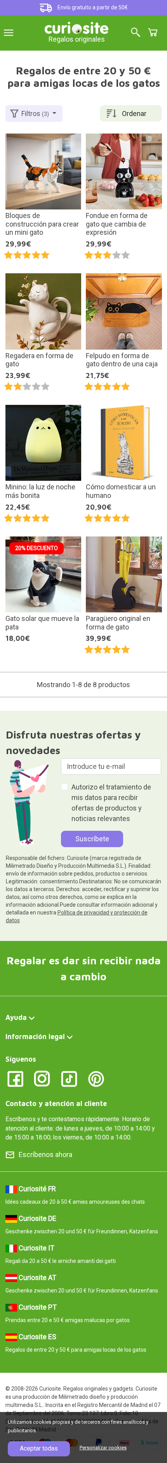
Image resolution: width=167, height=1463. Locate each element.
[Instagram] (42, 1078)
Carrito (152, 32)
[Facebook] (15, 1078)
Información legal (35, 1036)
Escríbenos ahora (45, 1154)
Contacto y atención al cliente (56, 1103)
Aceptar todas (39, 1448)
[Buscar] (135, 33)
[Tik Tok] (69, 1078)
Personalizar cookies (103, 1448)
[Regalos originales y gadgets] (76, 27)
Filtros (35, 113)
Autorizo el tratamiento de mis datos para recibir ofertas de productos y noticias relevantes (111, 803)
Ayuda (16, 1017)
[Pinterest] (96, 1078)
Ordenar (134, 113)
